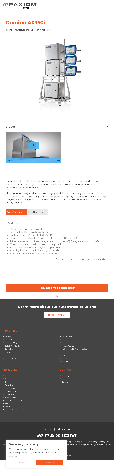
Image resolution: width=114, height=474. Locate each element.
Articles (8, 379)
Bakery (8, 337)
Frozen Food (67, 337)
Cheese (7, 352)
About (7, 406)
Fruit (64, 340)
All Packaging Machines (14, 409)
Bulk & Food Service (12, 346)
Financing (9, 385)
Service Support (68, 379)
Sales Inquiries (67, 376)
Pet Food (65, 352)
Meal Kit (65, 343)
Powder (65, 355)
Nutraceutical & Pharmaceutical (75, 349)
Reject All (22, 462)
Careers (65, 382)
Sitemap (8, 403)
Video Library (10, 376)
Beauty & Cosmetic (12, 340)
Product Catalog (11, 391)
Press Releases (10, 388)
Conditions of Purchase (14, 400)
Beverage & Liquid (12, 343)
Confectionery (10, 358)
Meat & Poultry (68, 346)
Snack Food (66, 358)
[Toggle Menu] (109, 7)
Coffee (7, 355)
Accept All (50, 462)
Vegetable (66, 361)
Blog (7, 382)
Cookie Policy (10, 394)
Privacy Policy (10, 397)
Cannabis (9, 349)
